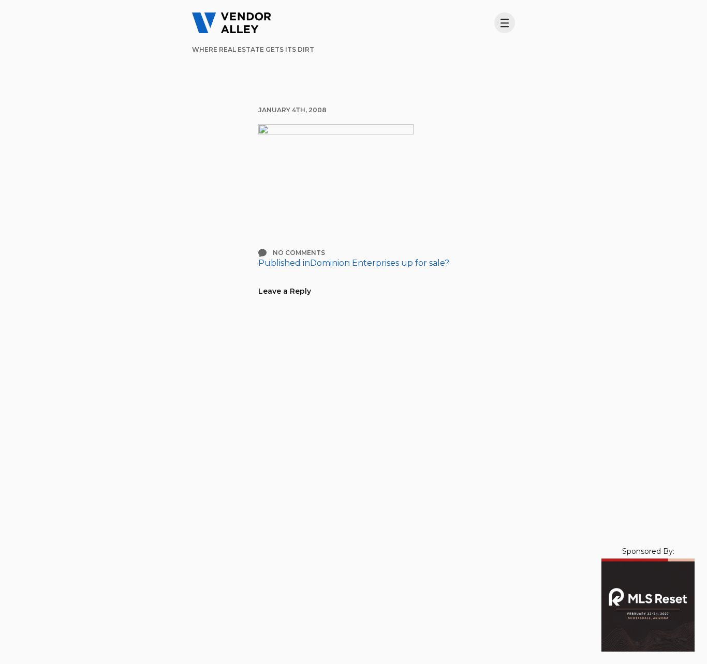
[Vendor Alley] (231, 22)
